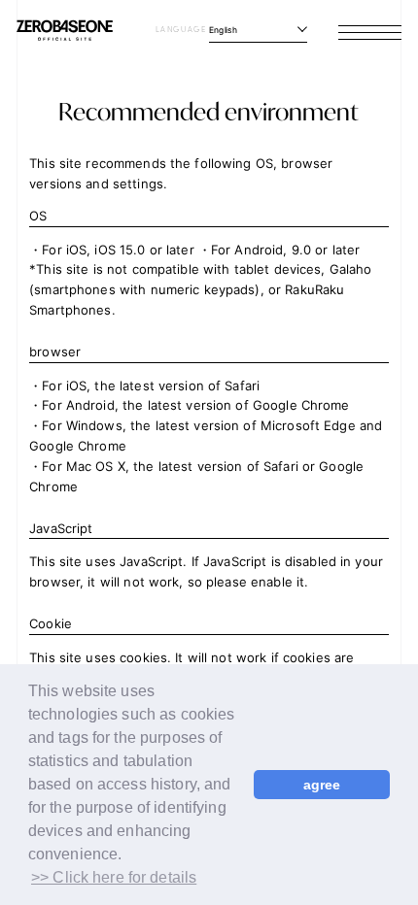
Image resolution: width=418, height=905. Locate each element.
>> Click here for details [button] (113, 877)
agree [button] (322, 784)
